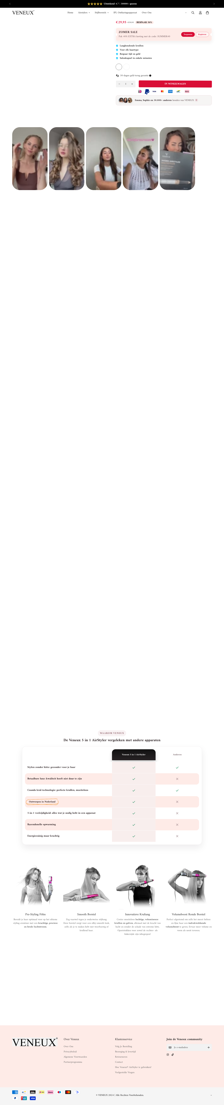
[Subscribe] (208, 1047)
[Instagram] (168, 1054)
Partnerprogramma (73, 1062)
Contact (119, 1062)
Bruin (119, 67)
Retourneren (121, 1057)
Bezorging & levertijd (125, 1052)
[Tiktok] (172, 1054)
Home (70, 13)
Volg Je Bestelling (123, 1046)
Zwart (126, 67)
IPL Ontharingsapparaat (125, 13)
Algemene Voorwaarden (75, 1057)
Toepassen (188, 34)
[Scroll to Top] (218, 1088)
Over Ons (146, 13)
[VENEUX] (23, 13)
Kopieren (202, 34)
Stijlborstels (100, 13)
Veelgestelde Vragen (124, 1072)
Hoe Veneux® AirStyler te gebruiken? (133, 1067)
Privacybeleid (70, 1052)
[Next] (214, 4)
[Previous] (10, 4)
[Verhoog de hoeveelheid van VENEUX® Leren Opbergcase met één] (132, 84)
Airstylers (82, 13)
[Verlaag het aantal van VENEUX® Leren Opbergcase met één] (119, 84)
